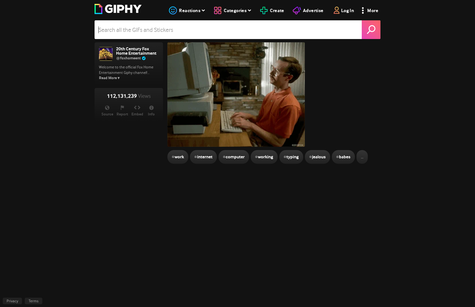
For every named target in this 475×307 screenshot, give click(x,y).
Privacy (12, 301)
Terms (33, 301)
